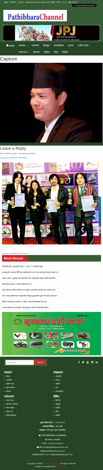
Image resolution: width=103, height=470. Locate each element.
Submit (40, 362)
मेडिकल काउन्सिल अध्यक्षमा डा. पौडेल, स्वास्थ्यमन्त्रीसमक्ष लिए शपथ (24, 302)
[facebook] (79, 362)
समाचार (22, 45)
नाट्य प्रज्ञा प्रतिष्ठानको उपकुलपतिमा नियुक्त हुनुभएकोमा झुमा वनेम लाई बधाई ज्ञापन (29, 296)
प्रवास (70, 45)
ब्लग (57, 387)
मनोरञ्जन (23, 52)
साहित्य (47, 52)
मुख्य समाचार (10, 387)
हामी (6, 2)
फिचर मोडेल (10, 408)
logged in (15, 153)
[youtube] (88, 362)
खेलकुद (46, 45)
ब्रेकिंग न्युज (10, 384)
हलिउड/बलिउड (11, 415)
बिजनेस (36, 52)
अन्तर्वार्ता (35, 45)
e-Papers (73, 2)
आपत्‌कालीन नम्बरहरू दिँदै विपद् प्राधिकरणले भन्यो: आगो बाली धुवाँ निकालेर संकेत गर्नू (30, 272)
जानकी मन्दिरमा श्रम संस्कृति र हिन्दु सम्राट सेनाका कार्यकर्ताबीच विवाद (25, 307)
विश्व (56, 52)
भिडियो (65, 52)
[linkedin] (97, 362)
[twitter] (83, 362)
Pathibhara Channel (51, 463)
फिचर (8, 376)
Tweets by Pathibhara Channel (15, 253)
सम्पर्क (21, 2)
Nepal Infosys (62, 466)
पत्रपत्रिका (59, 45)
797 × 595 (16, 144)
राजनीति (9, 380)
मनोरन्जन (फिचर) (12, 404)
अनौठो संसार (83, 45)
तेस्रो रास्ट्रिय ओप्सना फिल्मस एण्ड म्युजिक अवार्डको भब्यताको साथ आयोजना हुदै (28, 290)
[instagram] (92, 362)
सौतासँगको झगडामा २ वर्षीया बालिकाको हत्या (16, 284)
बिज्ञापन (14, 2)
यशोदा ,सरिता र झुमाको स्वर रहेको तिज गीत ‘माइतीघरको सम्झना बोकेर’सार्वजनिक (28, 278)
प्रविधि (58, 408)
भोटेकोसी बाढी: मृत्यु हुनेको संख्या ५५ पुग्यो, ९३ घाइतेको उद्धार (22, 266)
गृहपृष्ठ (11, 45)
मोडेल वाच (9, 411)
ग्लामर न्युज (10, 400)
